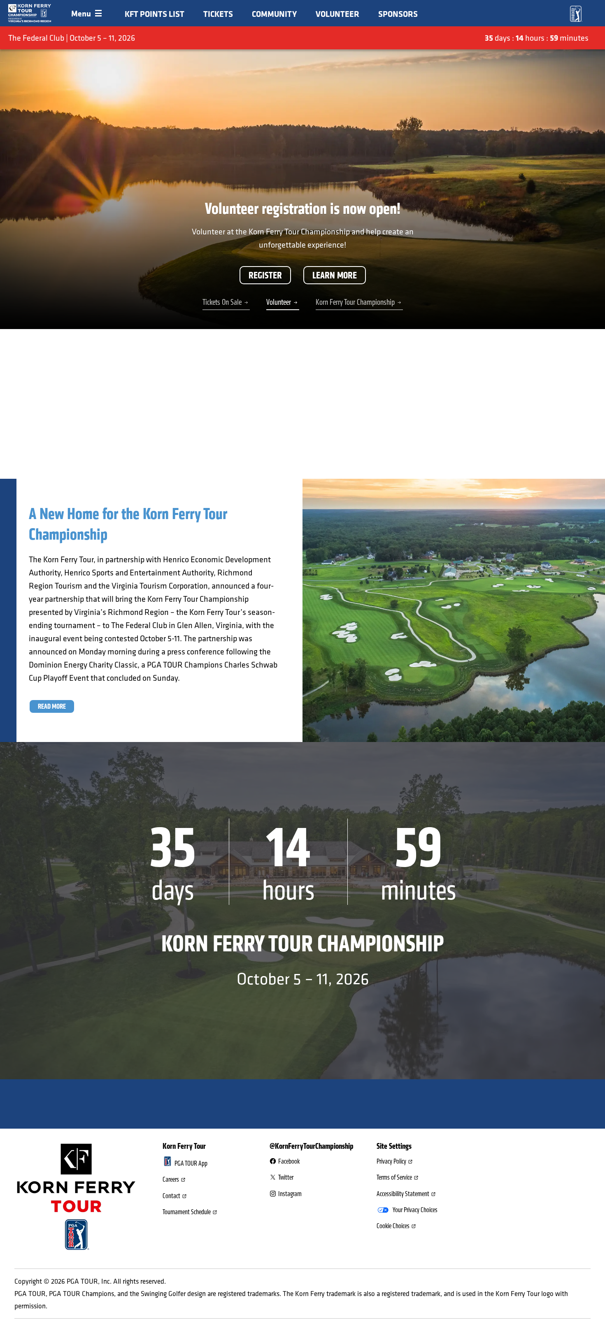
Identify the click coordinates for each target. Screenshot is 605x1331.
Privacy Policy (391, 1161)
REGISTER (265, 275)
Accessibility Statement (403, 1194)
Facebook (289, 1161)
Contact (171, 1196)
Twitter (285, 1177)
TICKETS (218, 13)
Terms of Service (394, 1177)
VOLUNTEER (337, 13)
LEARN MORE (334, 275)
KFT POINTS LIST (154, 13)
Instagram (290, 1194)
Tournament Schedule (187, 1212)
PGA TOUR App (191, 1163)
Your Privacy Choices (415, 1210)
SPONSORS (398, 13)
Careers (171, 1180)
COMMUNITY (274, 13)
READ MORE (52, 706)
